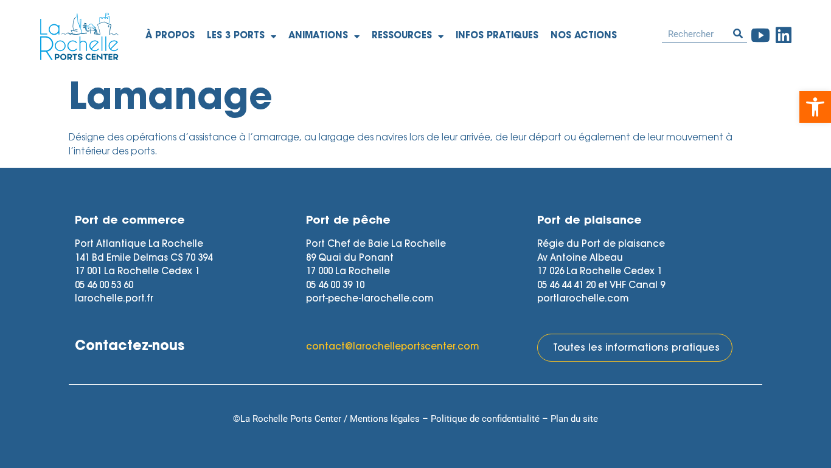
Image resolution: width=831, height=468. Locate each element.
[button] (815, 107)
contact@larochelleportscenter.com (392, 347)
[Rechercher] (738, 34)
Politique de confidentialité (485, 418)
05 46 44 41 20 (566, 286)
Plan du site (574, 418)
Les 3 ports (236, 36)
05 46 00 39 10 (335, 286)
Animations (318, 36)
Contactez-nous (129, 347)
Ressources (402, 36)
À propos (170, 36)
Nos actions (584, 36)
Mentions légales (385, 418)
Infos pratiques (497, 36)
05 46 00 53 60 (104, 286)
